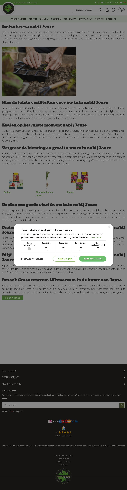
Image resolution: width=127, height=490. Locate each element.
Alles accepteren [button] (93, 259)
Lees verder (96, 237)
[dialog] (63, 245)
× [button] (109, 227)
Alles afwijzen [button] (65, 259)
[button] (32, 258)
